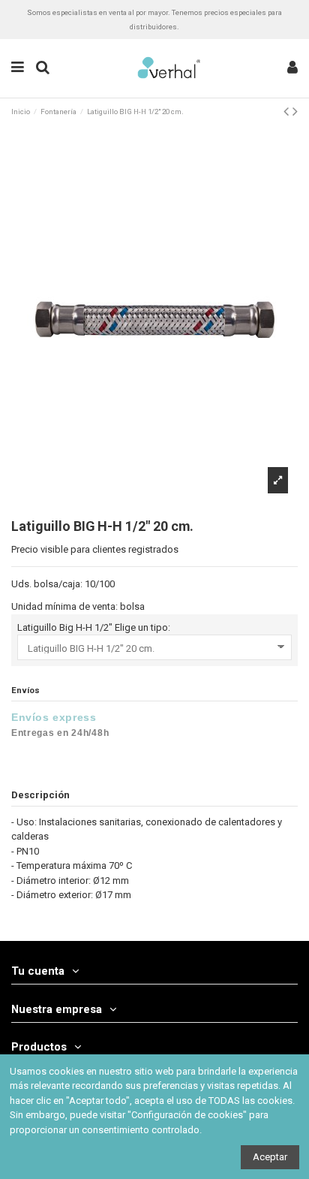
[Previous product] (288, 111)
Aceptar (270, 1156)
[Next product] (295, 111)
